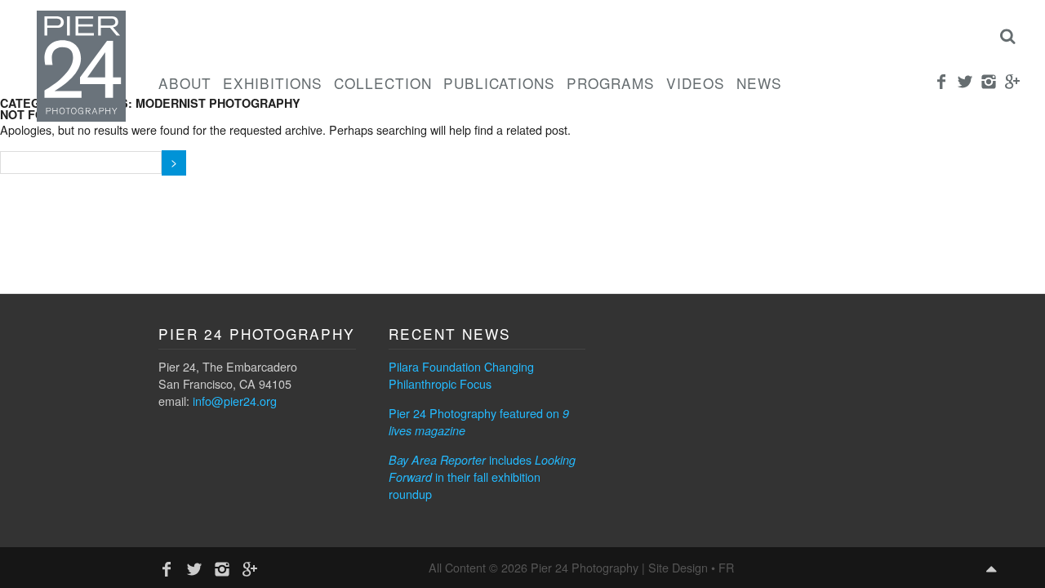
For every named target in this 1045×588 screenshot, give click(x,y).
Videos (695, 83)
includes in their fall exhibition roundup (482, 476)
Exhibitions (272, 83)
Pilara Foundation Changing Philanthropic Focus (461, 375)
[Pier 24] (81, 117)
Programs (611, 83)
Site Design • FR (691, 567)
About (184, 83)
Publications (499, 83)
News (759, 83)
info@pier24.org (235, 400)
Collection (383, 83)
